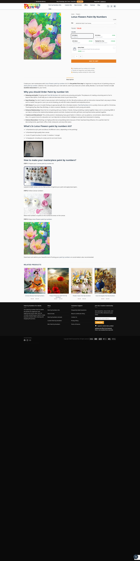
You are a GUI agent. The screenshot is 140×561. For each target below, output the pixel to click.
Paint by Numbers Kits (54, 5)
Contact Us (74, 317)
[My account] (111, 6)
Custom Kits (68, 5)
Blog (99, 5)
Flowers (78, 14)
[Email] (30, 340)
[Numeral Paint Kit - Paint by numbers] (34, 6)
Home (72, 14)
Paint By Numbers (52, 95)
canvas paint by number (44, 163)
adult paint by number (31, 86)
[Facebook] (24, 340)
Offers (86, 5)
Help (50, 9)
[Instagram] (27, 340)
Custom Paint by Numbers (55, 320)
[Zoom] (26, 57)
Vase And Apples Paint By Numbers (105, 296)
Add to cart (93, 61)
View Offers (79, 1)
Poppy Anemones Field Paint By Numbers (58, 296)
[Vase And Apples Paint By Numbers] (105, 281)
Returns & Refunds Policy (78, 313)
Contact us (103, 1)
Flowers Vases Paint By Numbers (82, 296)
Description (70, 79)
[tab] (70, 79)
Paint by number (56, 91)
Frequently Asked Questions (78, 310)
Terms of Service (75, 324)
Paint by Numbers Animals (55, 317)
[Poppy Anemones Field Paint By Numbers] (58, 281)
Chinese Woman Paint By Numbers (34, 296)
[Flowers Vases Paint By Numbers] (82, 281)
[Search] (108, 6)
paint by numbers (66, 160)
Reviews (92, 5)
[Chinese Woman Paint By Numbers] (35, 281)
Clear (114, 19)
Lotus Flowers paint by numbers (55, 83)
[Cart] (114, 6)
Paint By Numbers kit (84, 105)
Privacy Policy (74, 320)
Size (72, 23)
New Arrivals (78, 5)
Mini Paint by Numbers (54, 324)
